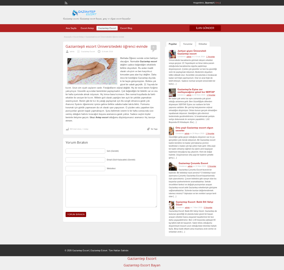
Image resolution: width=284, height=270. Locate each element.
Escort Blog (126, 28)
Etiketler (203, 44)
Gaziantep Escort (107, 28)
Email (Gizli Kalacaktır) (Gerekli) (121, 160)
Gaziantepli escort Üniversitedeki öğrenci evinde (107, 46)
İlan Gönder (205, 28)
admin (72, 51)
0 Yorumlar (212, 166)
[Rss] (65, 2)
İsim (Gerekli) (113, 151)
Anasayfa (67, 37)
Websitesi (111, 168)
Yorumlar (187, 44)
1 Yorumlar (210, 57)
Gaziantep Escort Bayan (142, 265)
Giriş (217, 3)
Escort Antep (87, 28)
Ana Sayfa (71, 28)
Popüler (173, 44)
